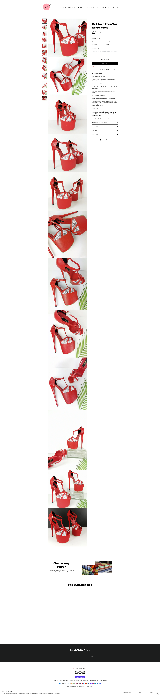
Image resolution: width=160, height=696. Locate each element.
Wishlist (104, 7)
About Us (91, 7)
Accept (139, 692)
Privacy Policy (85, 680)
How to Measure (66, 680)
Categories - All (55, 680)
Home (64, 7)
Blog (109, 7)
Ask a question (95, 134)
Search (61, 680)
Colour (93, 41)
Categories (70, 7)
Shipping (93, 32)
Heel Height (108, 41)
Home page (105, 680)
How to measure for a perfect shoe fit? (99, 122)
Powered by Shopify (90, 686)
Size (93, 35)
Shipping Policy (95, 126)
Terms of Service (93, 680)
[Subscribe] (91, 656)
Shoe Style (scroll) (81, 7)
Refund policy (99, 680)
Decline (151, 692)
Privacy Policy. (57, 693)
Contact (98, 7)
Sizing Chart (94, 130)
